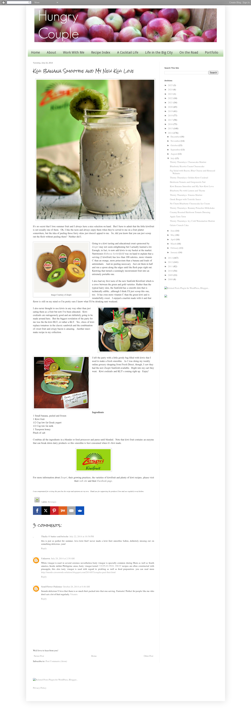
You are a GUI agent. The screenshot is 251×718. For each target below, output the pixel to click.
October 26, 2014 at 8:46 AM (76, 586)
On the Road (188, 52)
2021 (170, 102)
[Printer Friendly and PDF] (37, 500)
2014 (170, 132)
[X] (45, 510)
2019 (170, 111)
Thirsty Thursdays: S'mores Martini (186, 194)
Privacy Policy (39, 687)
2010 (170, 270)
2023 (170, 93)
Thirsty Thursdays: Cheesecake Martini (188, 162)
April (173, 239)
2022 (170, 98)
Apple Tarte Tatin (178, 216)
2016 (170, 124)
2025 (170, 85)
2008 (170, 279)
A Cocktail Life (127, 52)
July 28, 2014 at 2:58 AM (63, 558)
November (176, 140)
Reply (44, 548)
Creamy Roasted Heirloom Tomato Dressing (190, 212)
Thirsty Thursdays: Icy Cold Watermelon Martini (192, 220)
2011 (170, 266)
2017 (170, 119)
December (175, 136)
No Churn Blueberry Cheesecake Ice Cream (190, 203)
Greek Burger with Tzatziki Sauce (185, 199)
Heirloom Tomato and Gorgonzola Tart (188, 182)
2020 (170, 106)
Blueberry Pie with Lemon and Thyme (187, 190)
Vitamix (74, 594)
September (176, 149)
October (174, 145)
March (174, 243)
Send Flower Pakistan (51, 586)
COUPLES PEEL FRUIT (110, 565)
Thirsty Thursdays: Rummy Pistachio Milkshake (192, 207)
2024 (170, 89)
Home (35, 52)
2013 (170, 257)
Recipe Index (100, 52)
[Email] (71, 510)
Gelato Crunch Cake (179, 225)
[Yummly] (63, 510)
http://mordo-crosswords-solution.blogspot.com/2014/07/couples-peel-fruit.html (78, 572)
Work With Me (73, 52)
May (173, 234)
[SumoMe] (80, 510)
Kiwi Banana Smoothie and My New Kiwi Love (192, 186)
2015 (170, 128)
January (174, 252)
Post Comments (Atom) (56, 661)
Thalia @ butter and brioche (54, 536)
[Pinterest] (54, 510)
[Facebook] (37, 510)
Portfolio (211, 52)
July (173, 158)
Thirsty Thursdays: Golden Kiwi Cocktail (189, 177)
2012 (170, 262)
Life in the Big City (159, 52)
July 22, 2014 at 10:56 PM (81, 536)
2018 (170, 115)
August (174, 153)
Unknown (45, 558)
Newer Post (39, 655)
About (51, 52)
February (175, 247)
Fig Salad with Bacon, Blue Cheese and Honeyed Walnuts (192, 172)
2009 (170, 275)
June (173, 230)
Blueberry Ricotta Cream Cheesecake (187, 166)
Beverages (52, 502)
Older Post (148, 655)
